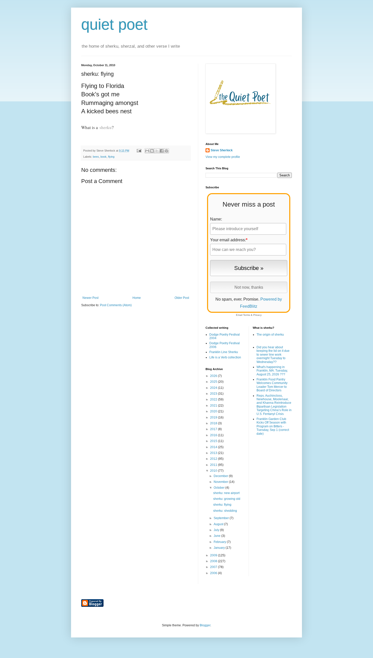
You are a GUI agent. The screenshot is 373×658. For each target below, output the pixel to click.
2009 (214, 555)
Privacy (257, 315)
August (219, 524)
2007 (214, 567)
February (220, 542)
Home (136, 298)
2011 (214, 465)
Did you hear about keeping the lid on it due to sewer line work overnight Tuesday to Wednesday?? (273, 354)
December (221, 476)
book (103, 156)
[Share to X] (156, 150)
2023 (214, 393)
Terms (246, 315)
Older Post (182, 298)
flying (111, 156)
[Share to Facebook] (161, 150)
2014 (214, 447)
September (222, 518)
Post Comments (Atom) (116, 305)
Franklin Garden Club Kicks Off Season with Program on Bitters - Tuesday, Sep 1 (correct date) (273, 426)
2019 (214, 417)
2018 (214, 423)
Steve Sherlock (222, 150)
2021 (214, 405)
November (221, 482)
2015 (214, 441)
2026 (214, 376)
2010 (214, 470)
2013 (214, 453)
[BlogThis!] (152, 150)
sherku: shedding (225, 511)
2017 (214, 429)
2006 (214, 573)
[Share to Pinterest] (166, 150)
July (217, 530)
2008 (214, 561)
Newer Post (90, 298)
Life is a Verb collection (225, 357)
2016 (214, 435)
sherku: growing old (226, 499)
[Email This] (147, 150)
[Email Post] (138, 150)
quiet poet (114, 24)
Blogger (205, 625)
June (217, 536)
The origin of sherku (270, 334)
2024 (214, 388)
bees (96, 156)
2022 (214, 399)
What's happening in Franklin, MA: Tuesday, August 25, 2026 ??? (272, 370)
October (219, 487)
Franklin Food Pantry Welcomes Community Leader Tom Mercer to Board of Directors (272, 385)
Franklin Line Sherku (223, 352)
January (220, 548)
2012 (214, 459)
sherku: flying (222, 504)
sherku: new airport (226, 493)
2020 (214, 411)
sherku (105, 127)
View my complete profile (223, 157)
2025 (214, 381)
